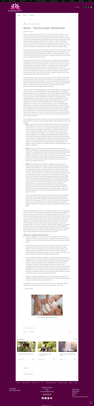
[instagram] (86, 7)
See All (75, 339)
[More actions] (70, 24)
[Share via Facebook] (24, 328)
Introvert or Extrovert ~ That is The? (45, 354)
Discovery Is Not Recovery (26, 354)
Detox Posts (31, 15)
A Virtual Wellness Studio (47, 391)
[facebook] (83, 7)
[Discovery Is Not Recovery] (26, 347)
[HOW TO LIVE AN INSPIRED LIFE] (68, 347)
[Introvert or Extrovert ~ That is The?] (47, 347)
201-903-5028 (47, 394)
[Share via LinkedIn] (30, 328)
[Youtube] (91, 7)
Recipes (24, 15)
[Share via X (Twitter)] (27, 328)
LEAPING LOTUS (47, 388)
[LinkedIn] (89, 7)
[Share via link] (33, 328)
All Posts (19, 15)
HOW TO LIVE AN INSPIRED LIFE (67, 354)
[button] (12, 1)
